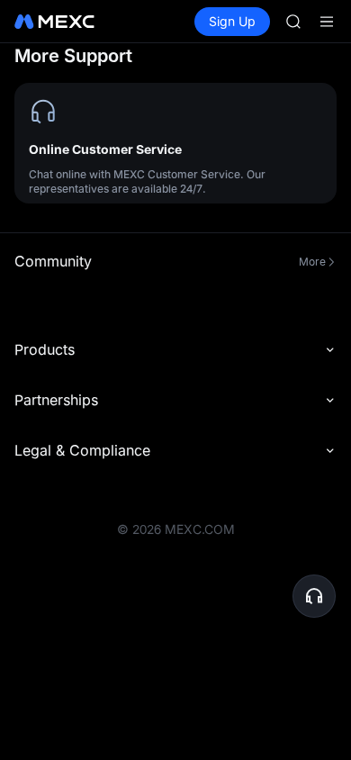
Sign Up (232, 21)
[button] (314, 596)
